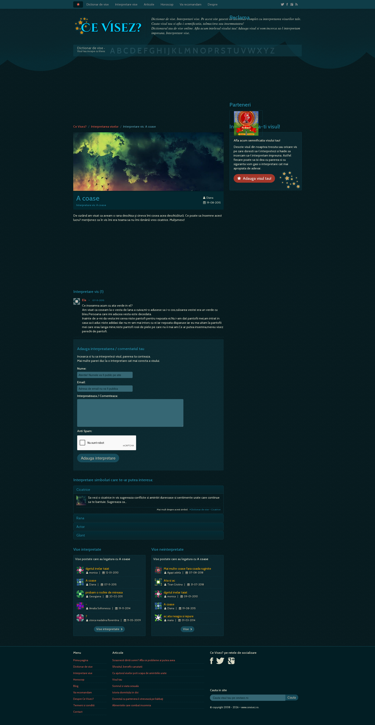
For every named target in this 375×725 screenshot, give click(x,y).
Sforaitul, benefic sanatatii (127, 666)
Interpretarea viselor (105, 126)
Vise (186, 629)
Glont (80, 535)
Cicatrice (83, 489)
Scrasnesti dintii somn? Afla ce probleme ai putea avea (143, 660)
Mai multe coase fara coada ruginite (187, 568)
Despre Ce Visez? (83, 698)
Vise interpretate (108, 629)
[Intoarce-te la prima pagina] (108, 26)
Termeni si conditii (84, 705)
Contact (77, 711)
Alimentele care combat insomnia (131, 705)
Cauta (292, 697)
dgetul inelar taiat (97, 568)
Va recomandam (190, 4)
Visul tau (117, 679)
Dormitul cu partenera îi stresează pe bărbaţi (137, 698)
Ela (84, 300)
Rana (80, 518)
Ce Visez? (80, 126)
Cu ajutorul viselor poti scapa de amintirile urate (139, 673)
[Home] (78, 4)
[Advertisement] (187, 89)
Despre (213, 4)
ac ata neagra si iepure (179, 616)
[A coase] (148, 161)
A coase (91, 580)
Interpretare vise (126, 4)
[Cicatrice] (82, 501)
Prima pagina (80, 660)
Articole (149, 4)
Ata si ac (169, 580)
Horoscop (167, 4)
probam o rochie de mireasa (104, 592)
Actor (80, 527)
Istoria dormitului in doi (125, 692)
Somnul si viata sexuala (125, 686)
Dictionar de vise (97, 4)
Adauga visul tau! (256, 178)
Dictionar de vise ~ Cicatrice (206, 509)
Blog (75, 686)
